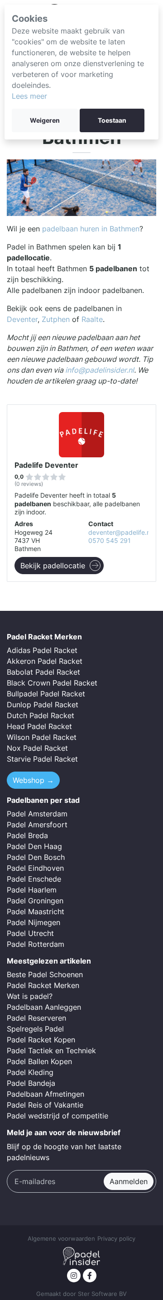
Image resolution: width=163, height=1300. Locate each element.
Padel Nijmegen (33, 922)
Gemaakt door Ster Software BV (81, 1293)
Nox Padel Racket (37, 748)
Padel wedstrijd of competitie (57, 1115)
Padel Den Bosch (36, 857)
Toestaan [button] (112, 120)
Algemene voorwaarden (61, 1238)
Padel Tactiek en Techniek (51, 1050)
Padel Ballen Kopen (39, 1061)
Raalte (92, 319)
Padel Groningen (35, 900)
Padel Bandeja (31, 1083)
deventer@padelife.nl (120, 532)
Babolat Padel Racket (43, 671)
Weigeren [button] (45, 120)
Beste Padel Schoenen (45, 974)
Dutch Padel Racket (40, 715)
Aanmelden (129, 1181)
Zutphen (56, 319)
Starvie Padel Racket (42, 758)
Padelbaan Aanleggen (44, 1007)
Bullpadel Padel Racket (46, 693)
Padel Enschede (34, 878)
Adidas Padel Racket (42, 650)
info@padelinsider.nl (99, 369)
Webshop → (33, 780)
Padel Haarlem (32, 889)
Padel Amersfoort (37, 824)
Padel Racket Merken (43, 985)
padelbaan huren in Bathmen (90, 228)
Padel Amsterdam (37, 813)
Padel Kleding (30, 1072)
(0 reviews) (28, 483)
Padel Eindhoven (35, 868)
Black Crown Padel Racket (52, 682)
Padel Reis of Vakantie (45, 1104)
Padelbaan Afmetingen (45, 1094)
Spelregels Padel (35, 1028)
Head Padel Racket (39, 726)
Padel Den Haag (34, 846)
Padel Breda (27, 835)
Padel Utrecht (30, 933)
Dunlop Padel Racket (42, 704)
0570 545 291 (109, 540)
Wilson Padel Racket (42, 737)
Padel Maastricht (35, 911)
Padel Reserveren (36, 1017)
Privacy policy (116, 1238)
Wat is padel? (30, 996)
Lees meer (29, 96)
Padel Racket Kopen (41, 1039)
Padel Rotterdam (35, 944)
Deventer (22, 319)
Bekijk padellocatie (52, 565)
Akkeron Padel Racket (44, 661)
